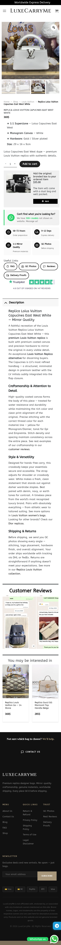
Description (16, 302)
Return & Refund (27, 813)
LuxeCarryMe (30, 11)
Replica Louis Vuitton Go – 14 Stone (13, 705)
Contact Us (33, 752)
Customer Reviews (30, 590)
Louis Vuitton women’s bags (28, 515)
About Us (7, 811)
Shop (15, 102)
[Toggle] (6, 302)
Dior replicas (16, 523)
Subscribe (47, 876)
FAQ (12, 266)
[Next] (57, 692)
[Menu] (4, 11)
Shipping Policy (27, 827)
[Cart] (56, 11)
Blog (5, 822)
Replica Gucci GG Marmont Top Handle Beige (43, 705)
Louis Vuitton (28, 102)
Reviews (51, 266)
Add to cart (30, 164)
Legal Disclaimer (28, 842)
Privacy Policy (30, 820)
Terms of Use (29, 834)
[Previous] (3, 692)
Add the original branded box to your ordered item (44, 176)
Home (6, 102)
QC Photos (30, 266)
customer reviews (18, 449)
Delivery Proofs (18, 275)
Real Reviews (50, 816)
